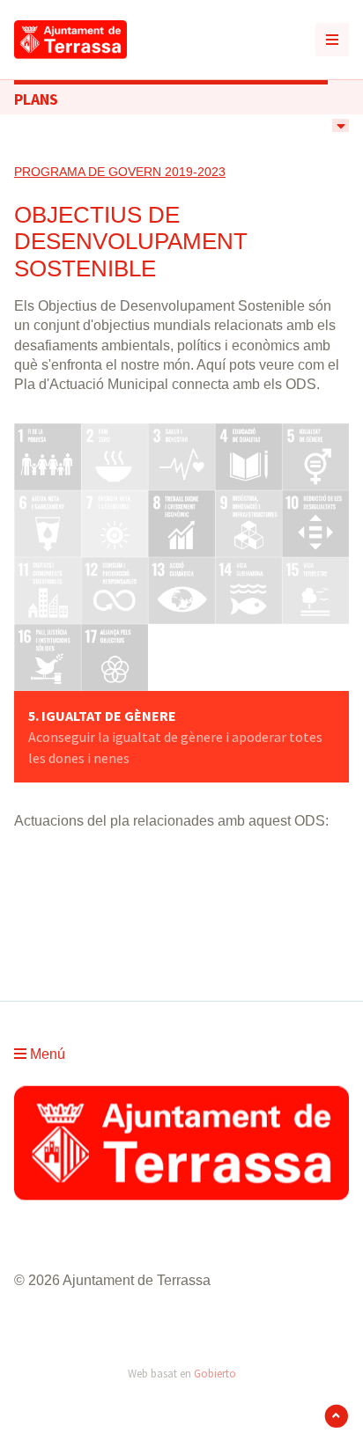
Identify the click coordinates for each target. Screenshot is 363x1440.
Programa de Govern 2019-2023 (120, 172)
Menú (45, 1054)
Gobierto (215, 1373)
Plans (36, 99)
